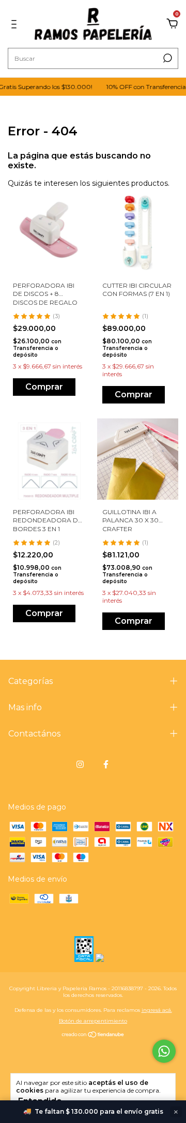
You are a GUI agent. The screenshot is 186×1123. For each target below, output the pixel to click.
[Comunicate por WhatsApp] (164, 1051)
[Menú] (16, 24)
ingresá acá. (157, 1010)
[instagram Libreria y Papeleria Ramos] (80, 764)
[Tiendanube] (93, 1035)
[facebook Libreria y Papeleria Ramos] (106, 764)
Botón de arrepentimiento (93, 1020)
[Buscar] (167, 58)
